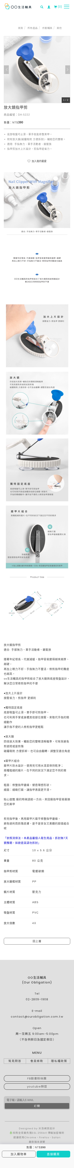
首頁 (20, 28)
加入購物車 (19, 1154)
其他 (59, 28)
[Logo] (18, 6)
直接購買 (53, 1154)
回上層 (37, 941)
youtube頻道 (37, 1086)
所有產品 (33, 28)
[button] (43, 5)
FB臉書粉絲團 (37, 1078)
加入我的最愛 (38, 161)
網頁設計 (49, 1128)
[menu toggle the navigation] (66, 6)
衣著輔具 (47, 28)
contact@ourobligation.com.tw (37, 1017)
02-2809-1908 (37, 999)
